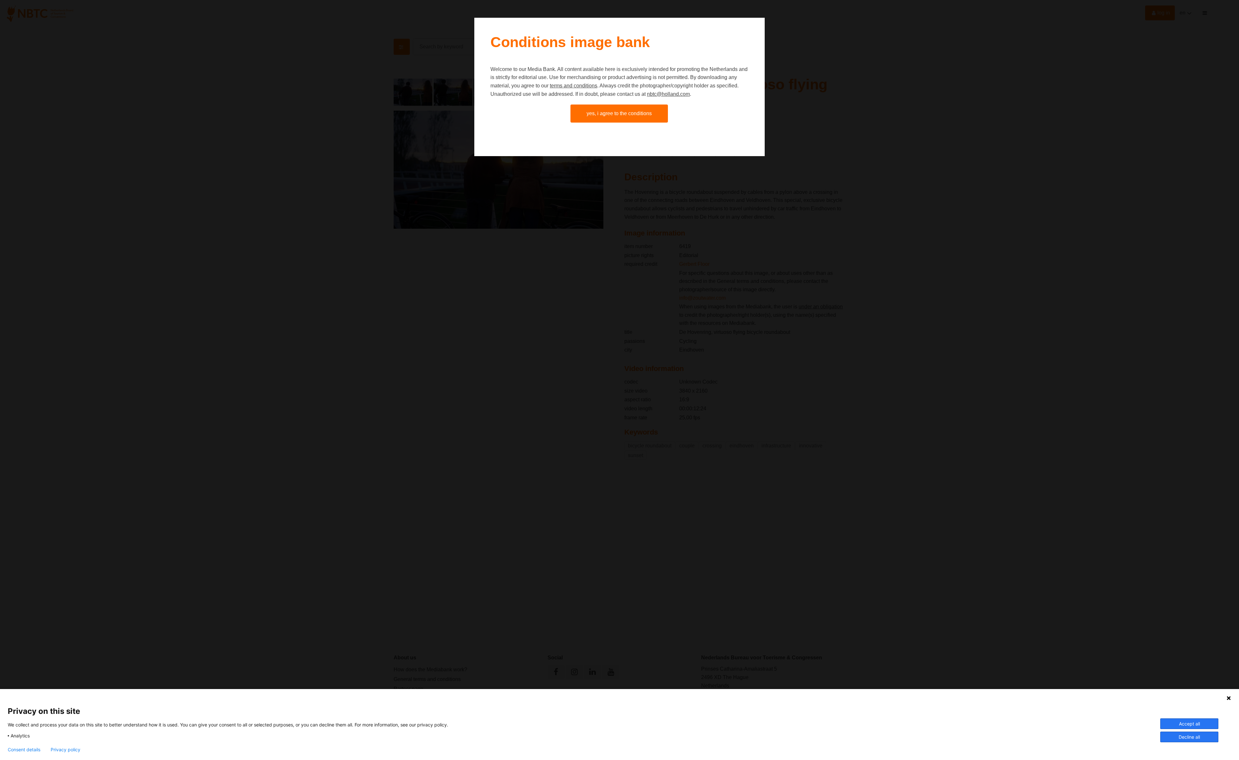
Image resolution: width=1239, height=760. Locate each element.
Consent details (24, 749)
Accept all (1189, 723)
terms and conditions (573, 85)
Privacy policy (65, 749)
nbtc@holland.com (668, 94)
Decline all (1189, 737)
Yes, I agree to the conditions (619, 113)
